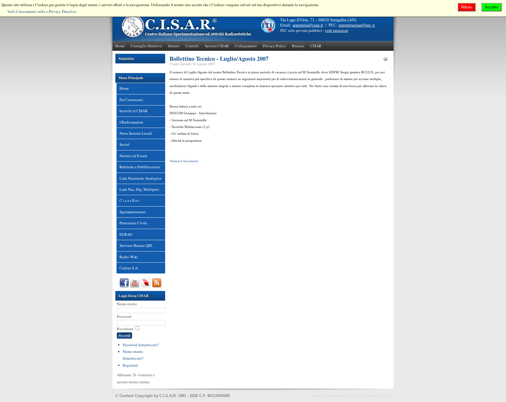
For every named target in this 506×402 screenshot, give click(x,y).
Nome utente (127, 303)
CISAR (316, 45)
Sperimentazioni (132, 211)
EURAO (125, 234)
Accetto (491, 7)
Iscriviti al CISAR (133, 110)
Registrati (130, 365)
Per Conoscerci (131, 99)
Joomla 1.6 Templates (324, 396)
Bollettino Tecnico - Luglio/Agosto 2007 (219, 58)
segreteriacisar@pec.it (357, 25)
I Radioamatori (131, 122)
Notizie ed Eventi (133, 155)
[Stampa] (385, 60)
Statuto (174, 45)
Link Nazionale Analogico (140, 178)
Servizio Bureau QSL (136, 245)
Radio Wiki (128, 256)
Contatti (192, 45)
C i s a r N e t (129, 200)
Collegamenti (246, 45)
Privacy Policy (274, 45)
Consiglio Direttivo (146, 45)
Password (124, 316)
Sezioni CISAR (217, 45)
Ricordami (125, 328)
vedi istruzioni (336, 30)
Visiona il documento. (184, 161)
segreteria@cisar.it (308, 25)
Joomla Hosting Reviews (374, 396)
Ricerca (298, 45)
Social (124, 144)
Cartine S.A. (129, 268)
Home (120, 45)
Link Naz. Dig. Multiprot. (139, 189)
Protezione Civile (133, 223)
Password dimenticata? (141, 344)
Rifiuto (466, 7)
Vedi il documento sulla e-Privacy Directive (41, 11)
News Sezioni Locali (135, 133)
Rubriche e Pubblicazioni (139, 166)
